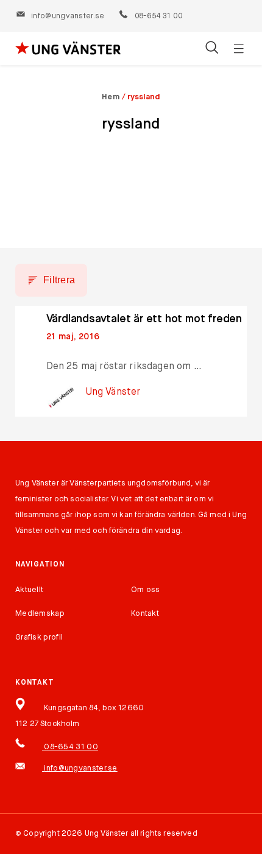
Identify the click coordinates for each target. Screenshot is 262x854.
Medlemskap (40, 614)
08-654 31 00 (157, 16)
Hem (111, 97)
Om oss (145, 590)
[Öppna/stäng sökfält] (211, 49)
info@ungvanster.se (67, 16)
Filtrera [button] (59, 280)
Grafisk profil (39, 637)
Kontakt (145, 614)
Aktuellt (29, 590)
